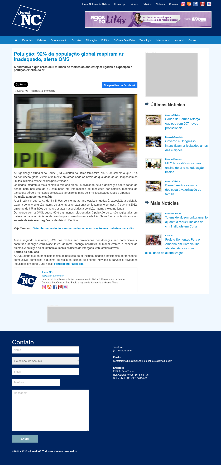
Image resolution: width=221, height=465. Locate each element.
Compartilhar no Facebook (119, 85)
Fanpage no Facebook (69, 263)
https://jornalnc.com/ (53, 275)
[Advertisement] (172, 74)
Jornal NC (47, 272)
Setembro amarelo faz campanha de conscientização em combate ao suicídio (83, 228)
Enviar (25, 439)
